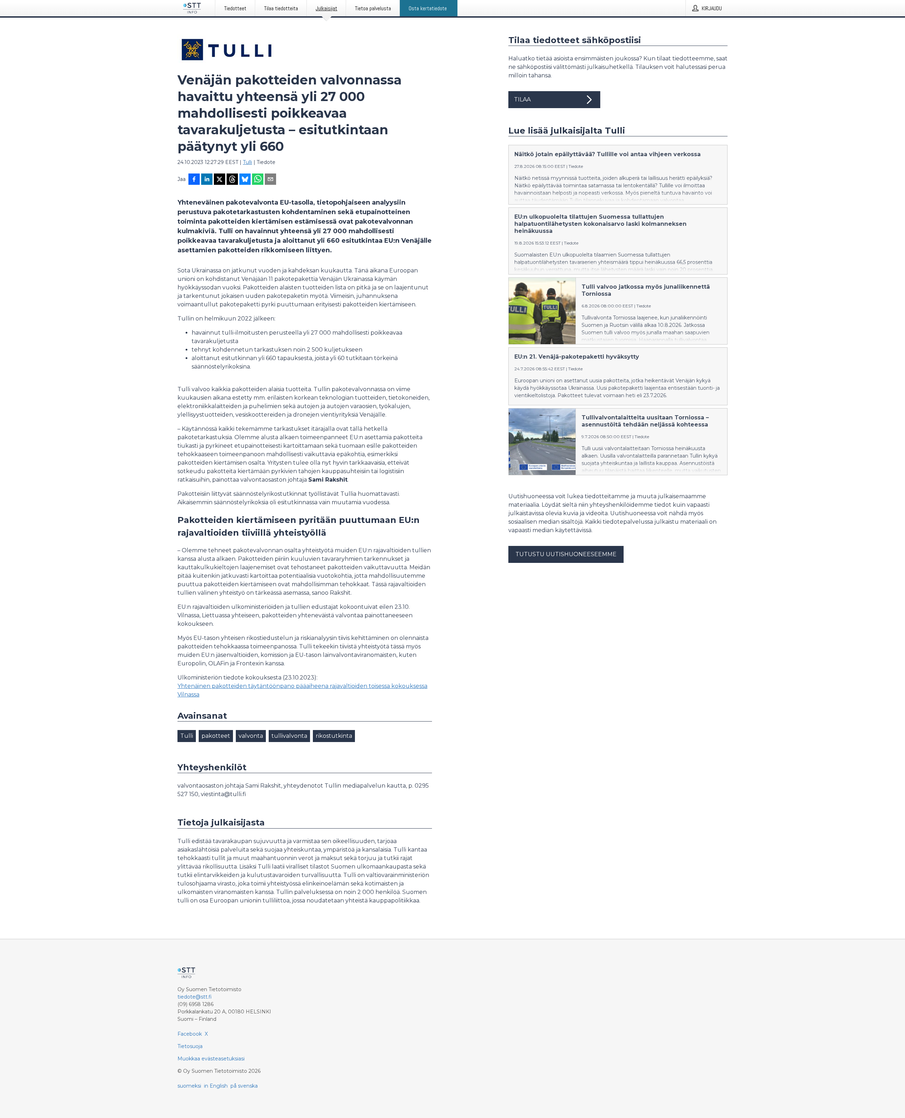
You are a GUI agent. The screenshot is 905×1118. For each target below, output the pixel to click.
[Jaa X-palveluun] (219, 179)
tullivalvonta (289, 735)
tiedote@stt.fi (194, 997)
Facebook (189, 1034)
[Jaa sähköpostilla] (270, 179)
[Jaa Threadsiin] (232, 179)
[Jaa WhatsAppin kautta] (257, 179)
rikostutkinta (334, 735)
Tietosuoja (190, 1046)
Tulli (247, 162)
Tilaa (522, 99)
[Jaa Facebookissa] (194, 179)
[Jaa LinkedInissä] (206, 179)
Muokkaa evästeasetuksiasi (211, 1058)
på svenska (244, 1086)
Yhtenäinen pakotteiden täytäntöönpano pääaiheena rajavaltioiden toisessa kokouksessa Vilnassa (302, 690)
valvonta (251, 735)
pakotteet (216, 735)
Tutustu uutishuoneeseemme (566, 554)
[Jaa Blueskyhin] (245, 179)
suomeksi (189, 1086)
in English (216, 1086)
